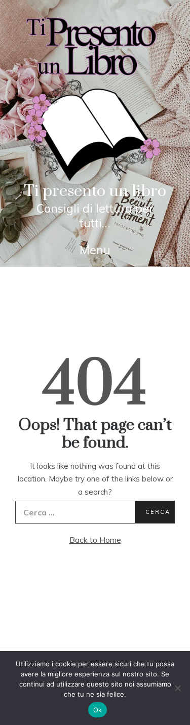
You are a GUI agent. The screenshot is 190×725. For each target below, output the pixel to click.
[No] (177, 688)
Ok (97, 710)
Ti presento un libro (95, 191)
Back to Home (95, 540)
